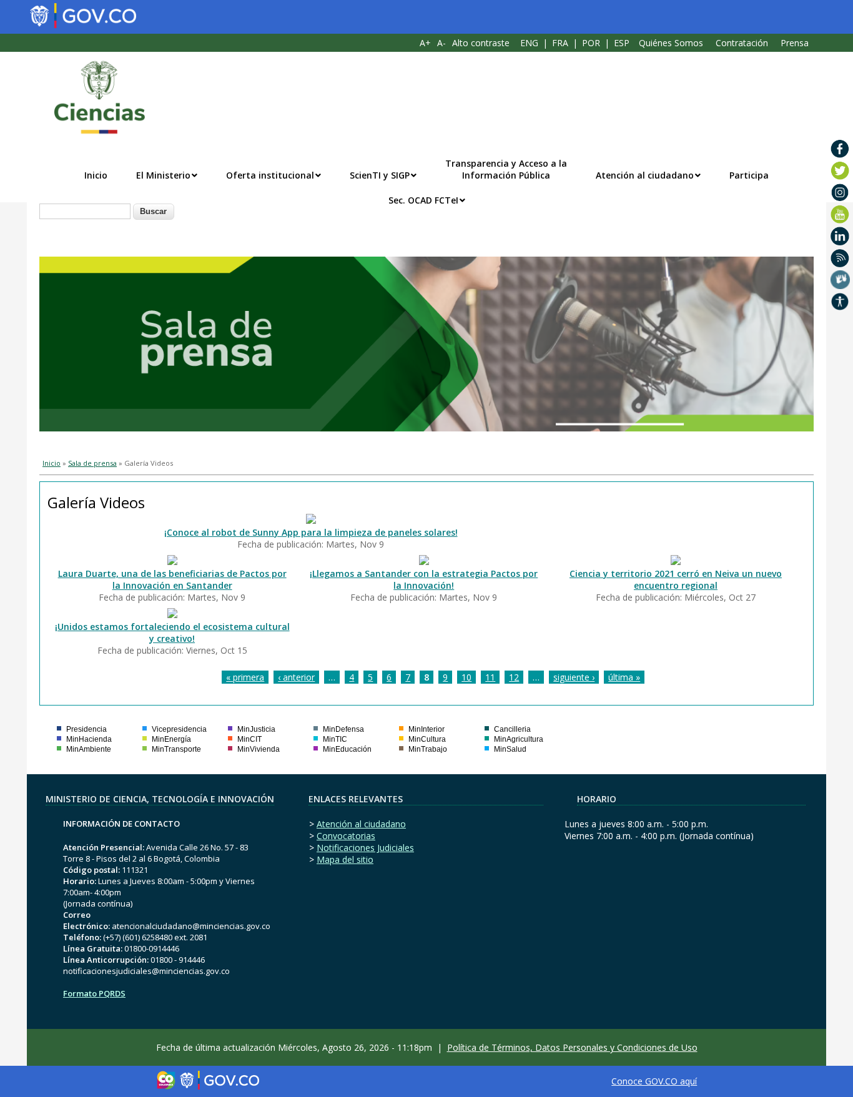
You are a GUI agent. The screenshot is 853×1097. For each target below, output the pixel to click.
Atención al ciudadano (645, 175)
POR (591, 43)
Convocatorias (346, 836)
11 (490, 677)
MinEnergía (171, 739)
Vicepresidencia (179, 729)
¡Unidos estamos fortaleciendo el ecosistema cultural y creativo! (172, 632)
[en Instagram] (840, 192)
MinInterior (426, 729)
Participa (749, 175)
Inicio (95, 175)
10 (466, 677)
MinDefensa (343, 729)
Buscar (153, 211)
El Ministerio (163, 175)
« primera (245, 677)
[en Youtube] (840, 214)
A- (441, 43)
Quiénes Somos (671, 43)
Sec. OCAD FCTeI (423, 200)
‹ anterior (296, 677)
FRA (560, 43)
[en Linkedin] (840, 236)
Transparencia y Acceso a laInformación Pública (506, 169)
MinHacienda (89, 739)
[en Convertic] (840, 301)
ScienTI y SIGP (380, 175)
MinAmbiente (88, 749)
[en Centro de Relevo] (840, 279)
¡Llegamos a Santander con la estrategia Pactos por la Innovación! (424, 579)
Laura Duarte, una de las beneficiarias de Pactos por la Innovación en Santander (172, 579)
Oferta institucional (270, 175)
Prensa (795, 43)
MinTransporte (176, 749)
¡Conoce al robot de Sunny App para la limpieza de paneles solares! (311, 532)
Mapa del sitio (345, 859)
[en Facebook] (840, 148)
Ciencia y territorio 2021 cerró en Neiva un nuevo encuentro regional (675, 579)
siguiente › (573, 677)
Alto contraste (481, 43)
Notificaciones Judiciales (365, 847)
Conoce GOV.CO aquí (654, 1081)
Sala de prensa (92, 463)
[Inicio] (93, 97)
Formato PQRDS (94, 993)
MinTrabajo (427, 749)
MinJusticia (256, 729)
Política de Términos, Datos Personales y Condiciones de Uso (572, 1047)
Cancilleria (512, 729)
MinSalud (510, 749)
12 (514, 677)
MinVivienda (258, 749)
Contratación (742, 43)
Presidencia (86, 729)
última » (624, 677)
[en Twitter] (840, 170)
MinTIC (335, 739)
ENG (529, 43)
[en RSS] (840, 257)
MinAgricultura (518, 739)
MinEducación (347, 749)
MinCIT (249, 739)
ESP (621, 43)
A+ (425, 43)
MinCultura (427, 739)
